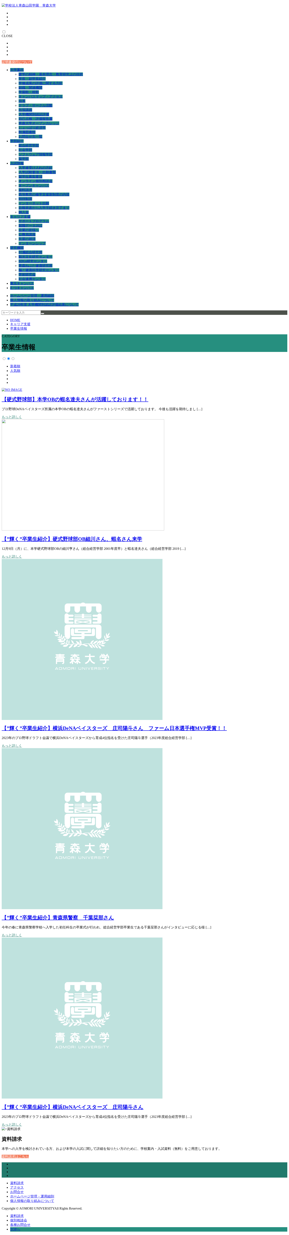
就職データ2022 (30, 225)
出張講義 (25, 110)
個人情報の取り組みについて (32, 300)
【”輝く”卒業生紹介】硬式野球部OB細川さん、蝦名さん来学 (72, 539)
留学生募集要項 (30, 176)
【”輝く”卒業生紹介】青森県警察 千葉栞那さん (58, 917)
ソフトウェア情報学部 (35, 154)
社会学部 (25, 150)
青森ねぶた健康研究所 (35, 265)
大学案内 (17, 70)
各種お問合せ (20, 1225)
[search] (42, 313)
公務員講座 (27, 234)
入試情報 (17, 163)
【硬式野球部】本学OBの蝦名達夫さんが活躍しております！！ (75, 399)
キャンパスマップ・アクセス (41, 96)
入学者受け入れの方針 (35, 167)
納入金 (24, 212)
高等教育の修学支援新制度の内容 (44, 194)
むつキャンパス (22, 288)
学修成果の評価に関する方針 (41, 83)
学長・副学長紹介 (32, 79)
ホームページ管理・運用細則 (32, 295)
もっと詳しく (12, 417)
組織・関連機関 (30, 87)
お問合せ (17, 1192)
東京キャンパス (22, 283)
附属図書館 (27, 132)
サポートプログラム (34, 221)
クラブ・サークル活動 (35, 105)
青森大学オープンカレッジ (39, 123)
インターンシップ (32, 243)
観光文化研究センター (35, 256)
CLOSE (7, 36)
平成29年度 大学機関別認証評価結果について (44, 304)
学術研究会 (27, 274)
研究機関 (17, 248)
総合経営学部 (29, 145)
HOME (15, 320)
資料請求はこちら (15, 1156)
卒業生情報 (18, 328)
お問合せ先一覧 (30, 136)
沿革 (22, 101)
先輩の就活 (27, 239)
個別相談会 (18, 1220)
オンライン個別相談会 (35, 181)
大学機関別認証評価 (34, 114)
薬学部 (24, 159)
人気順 (15, 370)
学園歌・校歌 (29, 92)
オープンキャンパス (34, 185)
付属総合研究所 (30, 252)
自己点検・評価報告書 (35, 119)
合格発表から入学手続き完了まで (44, 208)
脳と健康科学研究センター (39, 270)
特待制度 (25, 199)
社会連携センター (32, 279)
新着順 (15, 366)
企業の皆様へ (29, 230)
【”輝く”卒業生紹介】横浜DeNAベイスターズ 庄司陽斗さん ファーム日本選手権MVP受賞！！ (114, 728)
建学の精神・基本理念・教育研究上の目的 (51, 74)
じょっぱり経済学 (32, 127)
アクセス (17, 1187)
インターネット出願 (34, 203)
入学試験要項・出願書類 (37, 172)
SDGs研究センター (33, 261)
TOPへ (15, 1229)
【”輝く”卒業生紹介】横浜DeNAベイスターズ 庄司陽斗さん (72, 1107)
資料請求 (25, 190)
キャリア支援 (20, 216)
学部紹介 (17, 141)
